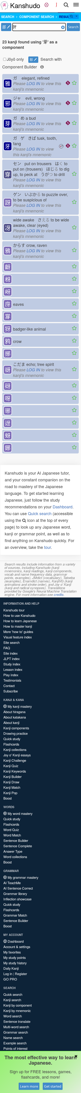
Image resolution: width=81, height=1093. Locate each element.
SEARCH (7, 16)
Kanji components (16, 728)
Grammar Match (15, 915)
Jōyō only (15, 59)
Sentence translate (16, 1021)
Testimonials (12, 680)
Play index (10, 674)
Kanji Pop (10, 792)
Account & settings (16, 946)
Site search (11, 642)
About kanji (11, 722)
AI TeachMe (12, 882)
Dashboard (62, 506)
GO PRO (10, 979)
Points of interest (15, 1048)
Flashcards (11, 744)
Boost (7, 798)
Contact (9, 685)
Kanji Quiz (10, 765)
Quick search (40, 513)
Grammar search (15, 1032)
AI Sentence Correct (18, 888)
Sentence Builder (15, 840)
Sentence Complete (17, 845)
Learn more (29, 1086)
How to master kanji (17, 626)
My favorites (12, 952)
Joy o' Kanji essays (17, 755)
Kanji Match (11, 787)
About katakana (14, 717)
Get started (52, 1086)
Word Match (12, 835)
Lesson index (12, 669)
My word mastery (19, 813)
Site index (10, 653)
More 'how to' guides (18, 631)
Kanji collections (14, 749)
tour (47, 547)
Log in (7, 973)
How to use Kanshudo (19, 615)
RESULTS (66, 16)
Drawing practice (15, 733)
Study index (11, 664)
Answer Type (12, 851)
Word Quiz (11, 829)
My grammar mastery (22, 877)
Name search (13, 1037)
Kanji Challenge (14, 760)
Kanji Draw (11, 782)
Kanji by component (17, 1005)
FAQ (6, 647)
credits (59, 594)
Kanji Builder (12, 776)
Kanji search (12, 999)
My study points (14, 957)
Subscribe (10, 691)
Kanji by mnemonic (17, 1010)
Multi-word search (16, 1026)
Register (21, 973)
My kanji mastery (19, 706)
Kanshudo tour (14, 610)
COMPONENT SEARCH (36, 16)
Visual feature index (17, 637)
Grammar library (15, 893)
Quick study (11, 738)
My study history (15, 962)
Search (73, 27)
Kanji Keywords (14, 771)
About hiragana (14, 711)
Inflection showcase (17, 899)
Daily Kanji (11, 968)
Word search (12, 1016)
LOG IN (33, 83)
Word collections (15, 856)
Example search (15, 1043)
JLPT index (11, 658)
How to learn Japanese (20, 620)
